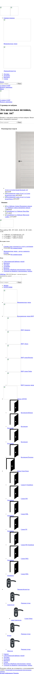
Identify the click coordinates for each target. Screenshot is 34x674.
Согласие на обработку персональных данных (18, 271)
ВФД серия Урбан (26, 371)
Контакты (7, 263)
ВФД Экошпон (25, 330)
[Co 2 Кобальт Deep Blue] (9, 211)
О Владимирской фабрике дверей (14, 261)
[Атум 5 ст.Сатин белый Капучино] (12, 193)
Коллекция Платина (27, 457)
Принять (16, 673)
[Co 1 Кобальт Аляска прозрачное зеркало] (18, 206)
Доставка (6, 264)
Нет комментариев (16, 248)
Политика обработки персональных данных (17, 269)
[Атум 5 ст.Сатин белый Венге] (12, 197)
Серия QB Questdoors (27, 545)
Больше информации (6, 673)
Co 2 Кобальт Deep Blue (21, 211)
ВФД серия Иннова (27, 357)
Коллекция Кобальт (27, 412)
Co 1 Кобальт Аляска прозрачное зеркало (17, 207)
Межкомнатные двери (10, 43)
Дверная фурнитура (10, 71)
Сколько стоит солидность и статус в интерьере (18, 246)
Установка (7, 266)
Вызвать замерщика (6, 87)
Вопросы (6, 268)
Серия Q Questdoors (27, 485)
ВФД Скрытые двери (27, 385)
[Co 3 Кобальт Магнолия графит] (9, 215)
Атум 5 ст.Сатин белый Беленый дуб (16, 190)
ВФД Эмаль (24, 344)
